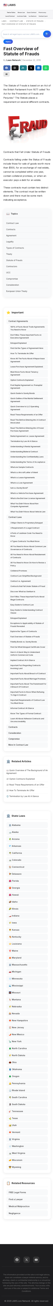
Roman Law (21, 12)
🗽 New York (15, 1041)
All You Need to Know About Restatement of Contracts (27, 555)
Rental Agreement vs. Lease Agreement (27, 436)
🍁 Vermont (14, 1132)
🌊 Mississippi (16, 985)
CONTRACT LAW (16, 21)
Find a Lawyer (16, 1199)
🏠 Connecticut (16, 867)
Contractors (11, 266)
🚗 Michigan (15, 971)
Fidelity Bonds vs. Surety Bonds (23, 642)
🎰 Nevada (14, 1013)
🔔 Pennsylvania (17, 1083)
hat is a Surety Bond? (19, 488)
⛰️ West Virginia (17, 1153)
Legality (10, 241)
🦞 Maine (13, 951)
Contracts (10, 229)
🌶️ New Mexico (16, 1034)
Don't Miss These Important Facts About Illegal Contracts (27, 598)
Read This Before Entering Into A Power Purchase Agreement (27, 429)
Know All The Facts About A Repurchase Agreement (27, 359)
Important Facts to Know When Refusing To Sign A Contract (27, 693)
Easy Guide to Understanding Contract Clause (26, 611)
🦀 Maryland (15, 957)
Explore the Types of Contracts (23, 631)
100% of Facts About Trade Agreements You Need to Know (27, 328)
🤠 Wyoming (15, 1167)
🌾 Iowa (13, 922)
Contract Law (12, 223)
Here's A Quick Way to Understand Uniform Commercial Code (25, 653)
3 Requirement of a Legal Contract (24, 528)
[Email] (6, 74)
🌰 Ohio (13, 1062)
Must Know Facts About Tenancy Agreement (24, 373)
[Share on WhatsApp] (46, 67)
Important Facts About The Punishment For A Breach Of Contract (28, 685)
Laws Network (13, 60)
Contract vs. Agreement (20, 581)
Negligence (14, 1213)
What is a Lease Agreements (22, 477)
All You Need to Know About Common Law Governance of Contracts (28, 547)
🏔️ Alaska (14, 832)
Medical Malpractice (19, 1206)
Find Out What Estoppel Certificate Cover (27, 647)
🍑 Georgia (14, 888)
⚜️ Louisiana (15, 944)
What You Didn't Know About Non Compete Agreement (24, 505)
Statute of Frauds (14, 260)
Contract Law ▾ (43, 16)
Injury (8, 42)
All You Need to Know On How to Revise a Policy (28, 564)
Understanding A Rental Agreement (25, 446)
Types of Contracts (15, 248)
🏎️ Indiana (14, 915)
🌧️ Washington (16, 1146)
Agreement (11, 235)
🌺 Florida (14, 881)
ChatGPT (15, 67)
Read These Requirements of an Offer (26, 415)
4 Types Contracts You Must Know (25, 541)
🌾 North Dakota (17, 1055)
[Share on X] (31, 67)
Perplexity (23, 67)
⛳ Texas (13, 1118)
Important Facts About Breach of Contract (28, 673)
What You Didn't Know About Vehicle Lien (27, 512)
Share (6, 67)
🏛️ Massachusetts (18, 964)
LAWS (4, 21)
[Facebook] (17, 1260)
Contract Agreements (18, 321)
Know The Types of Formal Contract (25, 713)
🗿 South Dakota (17, 1104)
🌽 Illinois (13, 909)
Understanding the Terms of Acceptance (27, 462)
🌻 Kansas (14, 930)
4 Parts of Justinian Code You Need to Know (26, 534)
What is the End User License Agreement (27, 498)
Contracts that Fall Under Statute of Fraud (27, 586)
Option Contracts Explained (21, 380)
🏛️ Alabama (14, 825)
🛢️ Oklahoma (15, 1069)
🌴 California (15, 853)
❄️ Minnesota (15, 978)
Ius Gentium (32, 16)
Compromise (12, 279)
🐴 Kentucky (15, 937)
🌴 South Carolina (18, 1097)
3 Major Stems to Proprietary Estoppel (26, 523)
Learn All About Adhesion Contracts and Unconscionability (27, 720)
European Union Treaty (16, 291)
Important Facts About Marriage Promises (28, 679)
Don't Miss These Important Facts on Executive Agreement (25, 336)
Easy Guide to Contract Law (22, 605)
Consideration (12, 285)
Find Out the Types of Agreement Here (26, 348)
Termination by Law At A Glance (23, 441)
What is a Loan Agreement (21, 483)
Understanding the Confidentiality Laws (27, 457)
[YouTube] (36, 1260)
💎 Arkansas (15, 846)
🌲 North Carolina (18, 1048)
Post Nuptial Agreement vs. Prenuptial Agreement (26, 386)
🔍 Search (47, 34)
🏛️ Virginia (14, 1139)
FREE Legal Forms (17, 1192)
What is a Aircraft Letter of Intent (24, 472)
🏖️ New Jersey (16, 1027)
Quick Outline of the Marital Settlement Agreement (26, 399)
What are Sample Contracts (22, 467)
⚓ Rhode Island (17, 1090)
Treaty (9, 254)
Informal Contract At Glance (22, 708)
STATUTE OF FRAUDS (35, 21)
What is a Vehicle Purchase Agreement (26, 493)
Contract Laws (15, 517)
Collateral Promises (18, 571)
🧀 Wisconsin (15, 1160)
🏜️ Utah (13, 1125)
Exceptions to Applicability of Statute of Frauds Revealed (27, 624)
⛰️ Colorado (15, 860)
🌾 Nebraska (15, 1006)
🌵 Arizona (14, 839)
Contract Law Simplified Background (25, 576)
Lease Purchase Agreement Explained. (26, 367)
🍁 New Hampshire (18, 1020)
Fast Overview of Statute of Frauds (25, 637)
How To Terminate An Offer (22, 353)
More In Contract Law (18, 745)
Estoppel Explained (18, 343)
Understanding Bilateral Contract (24, 452)
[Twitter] (26, 1260)
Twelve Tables (11, 12)
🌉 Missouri (14, 992)
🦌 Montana (15, 999)
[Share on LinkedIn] (38, 67)
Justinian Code (21, 16)
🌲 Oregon (14, 1076)
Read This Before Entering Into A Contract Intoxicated (28, 421)
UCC (8, 272)
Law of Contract (10, 16)
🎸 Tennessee (16, 1111)
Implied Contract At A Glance (22, 660)
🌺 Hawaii (14, 895)
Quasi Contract (31, 12)
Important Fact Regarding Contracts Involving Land (25, 666)
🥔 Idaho (13, 902)
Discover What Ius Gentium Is (22, 591)
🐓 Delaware (15, 874)
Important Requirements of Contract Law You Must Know (27, 701)
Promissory (42, 12)
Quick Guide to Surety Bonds (22, 393)
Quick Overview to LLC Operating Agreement (24, 407)
